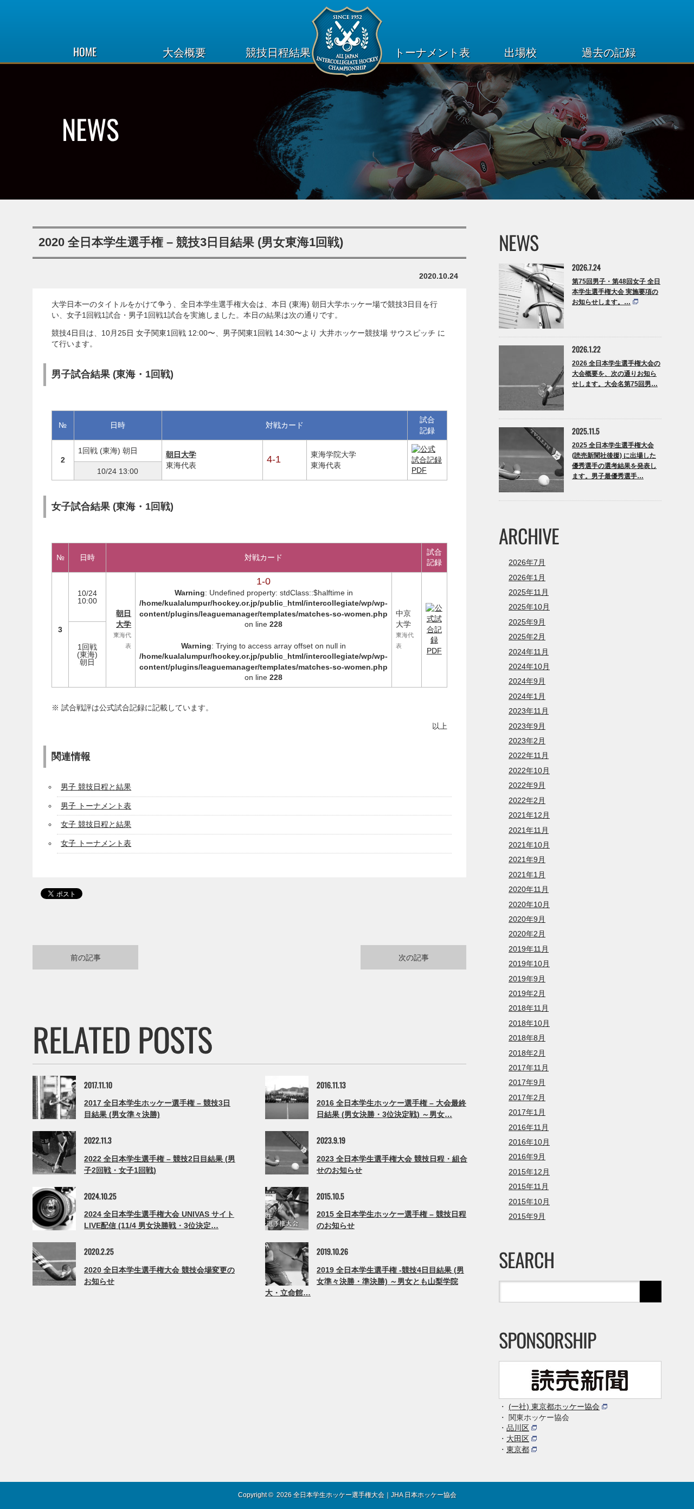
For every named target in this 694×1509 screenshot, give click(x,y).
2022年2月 (527, 800)
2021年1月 (527, 874)
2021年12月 (529, 815)
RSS (75, 1494)
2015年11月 (529, 1186)
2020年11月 (529, 889)
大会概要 (184, 51)
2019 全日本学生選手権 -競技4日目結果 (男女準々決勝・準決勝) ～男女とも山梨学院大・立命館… (364, 1281)
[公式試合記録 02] (427, 470)
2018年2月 (527, 1053)
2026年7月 (527, 562)
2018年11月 (529, 1008)
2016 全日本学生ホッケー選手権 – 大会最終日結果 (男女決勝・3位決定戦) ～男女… (391, 1109)
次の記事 (414, 956)
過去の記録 (609, 51)
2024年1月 (527, 696)
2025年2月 (527, 636)
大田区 (517, 1438)
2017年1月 (527, 1112)
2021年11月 (529, 830)
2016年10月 (529, 1142)
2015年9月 (527, 1216)
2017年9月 (527, 1082)
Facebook (57, 1494)
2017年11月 (529, 1067)
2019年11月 (529, 949)
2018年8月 (527, 1037)
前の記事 (85, 956)
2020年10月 (529, 904)
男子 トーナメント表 (96, 805)
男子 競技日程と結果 (96, 786)
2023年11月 (529, 711)
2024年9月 (527, 681)
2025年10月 (529, 606)
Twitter (38, 1494)
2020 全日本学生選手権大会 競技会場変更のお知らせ (159, 1276)
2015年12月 (529, 1171)
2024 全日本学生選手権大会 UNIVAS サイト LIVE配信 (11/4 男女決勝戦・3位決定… (159, 1220)
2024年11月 (529, 651)
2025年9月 (527, 622)
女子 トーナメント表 (96, 843)
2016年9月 (527, 1156)
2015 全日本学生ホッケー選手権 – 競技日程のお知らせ (391, 1220)
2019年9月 (527, 978)
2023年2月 (527, 740)
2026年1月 (527, 577)
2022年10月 (529, 770)
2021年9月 (527, 859)
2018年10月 (529, 1023)
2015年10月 (529, 1201)
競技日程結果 (278, 51)
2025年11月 (529, 592)
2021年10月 (529, 844)
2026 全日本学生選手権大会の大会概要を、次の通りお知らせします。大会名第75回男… (616, 373)
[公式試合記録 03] (434, 650)
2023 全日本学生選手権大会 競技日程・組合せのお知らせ (392, 1164)
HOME (85, 51)
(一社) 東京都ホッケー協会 (554, 1406)
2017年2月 (527, 1097)
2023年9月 (527, 726)
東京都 (517, 1449)
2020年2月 (527, 933)
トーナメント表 (432, 51)
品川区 (517, 1427)
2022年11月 (529, 755)
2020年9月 (527, 919)
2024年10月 (529, 666)
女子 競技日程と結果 (96, 824)
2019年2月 (527, 993)
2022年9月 (527, 785)
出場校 (520, 51)
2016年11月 (529, 1127)
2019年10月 (529, 963)
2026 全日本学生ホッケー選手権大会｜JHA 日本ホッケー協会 (367, 1495)
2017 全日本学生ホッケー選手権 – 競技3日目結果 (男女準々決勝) (157, 1109)
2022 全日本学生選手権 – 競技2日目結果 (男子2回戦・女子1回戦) (159, 1164)
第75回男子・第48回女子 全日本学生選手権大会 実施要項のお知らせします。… (616, 292)
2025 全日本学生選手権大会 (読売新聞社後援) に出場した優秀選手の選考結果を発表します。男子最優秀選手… (614, 460)
